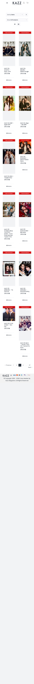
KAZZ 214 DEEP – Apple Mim (9, 123)
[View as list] (18, 24)
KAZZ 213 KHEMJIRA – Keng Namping (24, 290)
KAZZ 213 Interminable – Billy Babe (24, 230)
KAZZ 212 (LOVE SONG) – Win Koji (8, 325)
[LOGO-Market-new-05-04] (17, 2)
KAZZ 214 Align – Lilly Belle (24, 123)
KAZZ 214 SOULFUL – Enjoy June (7, 70)
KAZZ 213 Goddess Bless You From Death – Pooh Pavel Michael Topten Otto (8, 233)
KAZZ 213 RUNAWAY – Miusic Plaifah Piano (24, 159)
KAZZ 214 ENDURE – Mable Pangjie (24, 70)
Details (10, 80)
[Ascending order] (26, 14)
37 (29, 365)
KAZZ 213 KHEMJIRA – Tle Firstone (8, 290)
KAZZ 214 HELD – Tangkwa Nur (9, 177)
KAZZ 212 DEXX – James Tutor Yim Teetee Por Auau (25, 345)
